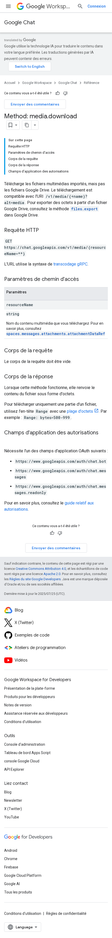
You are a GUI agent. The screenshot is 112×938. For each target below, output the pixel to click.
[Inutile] (65, 93)
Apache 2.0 (51, 574)
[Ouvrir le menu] (8, 6)
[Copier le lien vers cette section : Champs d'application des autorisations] (9, 440)
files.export (84, 208)
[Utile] (57, 93)
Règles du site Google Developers (35, 579)
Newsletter (13, 800)
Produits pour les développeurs (29, 697)
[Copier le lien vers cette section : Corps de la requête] (58, 351)
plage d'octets (80, 411)
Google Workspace (37, 83)
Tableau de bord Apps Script (27, 753)
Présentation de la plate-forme (29, 688)
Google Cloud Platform (22, 875)
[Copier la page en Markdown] (27, 125)
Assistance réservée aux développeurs (36, 713)
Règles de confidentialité (66, 913)
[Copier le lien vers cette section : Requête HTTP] (44, 230)
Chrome (10, 859)
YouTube (11, 817)
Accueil (9, 83)
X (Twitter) (13, 809)
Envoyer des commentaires (35, 104)
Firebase (11, 867)
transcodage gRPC (70, 264)
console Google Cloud (21, 761)
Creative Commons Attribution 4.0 (41, 569)
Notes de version (18, 705)
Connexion (97, 6)
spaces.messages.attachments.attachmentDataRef (55, 333)
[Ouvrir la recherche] (80, 6)
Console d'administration (24, 744)
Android (10, 850)
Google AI (12, 884)
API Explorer (14, 769)
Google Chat (19, 22)
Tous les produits (18, 892)
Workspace (59, 6)
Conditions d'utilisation (22, 722)
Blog (7, 792)
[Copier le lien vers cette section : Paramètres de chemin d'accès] (84, 279)
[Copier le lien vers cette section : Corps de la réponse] (58, 377)
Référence (91, 83)
